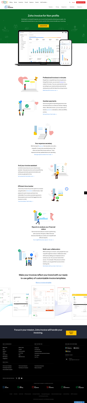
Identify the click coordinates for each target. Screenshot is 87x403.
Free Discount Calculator (23, 367)
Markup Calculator (38, 367)
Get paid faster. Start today (49, 114)
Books (15, 2)
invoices (62, 82)
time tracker (29, 190)
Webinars (4, 351)
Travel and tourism (38, 351)
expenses (41, 146)
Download (72, 6)
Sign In (73, 2)
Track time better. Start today (25, 201)
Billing (11, 2)
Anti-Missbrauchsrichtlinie (43, 396)
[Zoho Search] (69, 2)
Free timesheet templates (7, 369)
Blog (19, 354)
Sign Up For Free (81, 2)
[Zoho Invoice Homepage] (8, 6)
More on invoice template (43, 282)
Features (50, 6)
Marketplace (5, 356)
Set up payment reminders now (25, 176)
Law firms (36, 357)
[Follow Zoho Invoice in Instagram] (19, 378)
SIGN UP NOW (43, 26)
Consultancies (37, 349)
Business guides (22, 351)
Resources (79, 6)
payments (49, 109)
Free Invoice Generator (23, 365)
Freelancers (37, 347)
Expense (31, 2)
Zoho (5, 2)
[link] (37, 2)
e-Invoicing (21, 353)
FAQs (4, 349)
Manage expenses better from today (43, 154)
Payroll (26, 2)
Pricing (57, 6)
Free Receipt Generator (7, 367)
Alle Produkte (43, 2)
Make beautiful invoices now (50, 90)
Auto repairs (37, 355)
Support (20, 349)
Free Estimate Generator (39, 365)
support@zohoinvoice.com (74, 359)
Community (5, 354)
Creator (37, 2)
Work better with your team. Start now (52, 266)
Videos (4, 353)
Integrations (63, 6)
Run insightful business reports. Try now (43, 239)
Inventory (21, 2)
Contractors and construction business (42, 353)
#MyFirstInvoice (22, 356)
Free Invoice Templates (7, 365)
